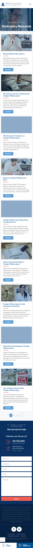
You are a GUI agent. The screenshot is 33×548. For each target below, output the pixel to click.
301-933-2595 (18, 441)
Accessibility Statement (13, 536)
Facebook (13, 529)
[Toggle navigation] (30, 4)
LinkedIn (19, 529)
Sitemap (23, 536)
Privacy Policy (11, 534)
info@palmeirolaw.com (18, 443)
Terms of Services (20, 534)
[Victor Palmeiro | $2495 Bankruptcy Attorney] (11, 4)
